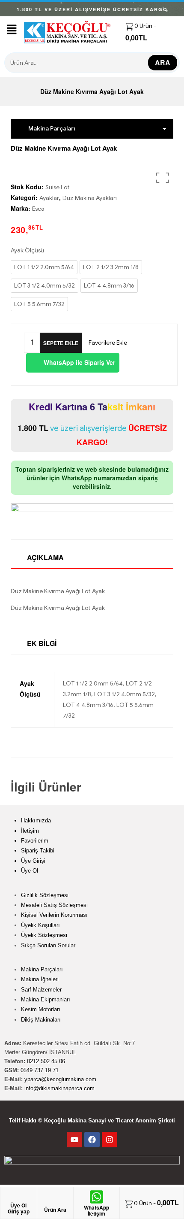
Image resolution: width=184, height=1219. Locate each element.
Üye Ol (29, 870)
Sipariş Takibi (37, 850)
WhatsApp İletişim (96, 1210)
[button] (12, 30)
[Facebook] (92, 1139)
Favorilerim (34, 840)
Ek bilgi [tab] (41, 643)
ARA (162, 62)
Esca (38, 208)
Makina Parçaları (42, 969)
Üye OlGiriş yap (19, 1208)
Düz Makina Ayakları (89, 198)
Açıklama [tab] (45, 557)
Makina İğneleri (40, 979)
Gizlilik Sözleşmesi (44, 895)
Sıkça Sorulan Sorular (48, 945)
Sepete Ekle (60, 343)
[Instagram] (109, 1139)
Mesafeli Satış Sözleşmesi (54, 905)
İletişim (30, 831)
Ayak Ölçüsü (27, 250)
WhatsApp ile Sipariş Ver (78, 362)
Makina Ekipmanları (45, 999)
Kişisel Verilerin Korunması (54, 915)
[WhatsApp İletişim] (96, 1196)
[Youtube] (74, 1139)
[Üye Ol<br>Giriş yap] (18, 1198)
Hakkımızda (36, 820)
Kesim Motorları (40, 1009)
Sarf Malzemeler (41, 989)
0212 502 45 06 (46, 1061)
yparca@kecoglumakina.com (60, 1079)
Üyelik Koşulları (40, 925)
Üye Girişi (33, 861)
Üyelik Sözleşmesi (44, 935)
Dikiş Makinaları (41, 1019)
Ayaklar (49, 198)
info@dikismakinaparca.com (59, 1088)
